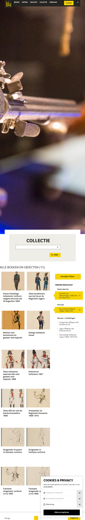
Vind (56, 255)
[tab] (79, 493)
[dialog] (61, 497)
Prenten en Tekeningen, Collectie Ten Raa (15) (68, 296)
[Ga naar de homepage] (8, 4)
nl (78, 2)
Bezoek (16, 2)
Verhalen (53, 2)
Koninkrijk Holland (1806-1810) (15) (67, 310)
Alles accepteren (61, 512)
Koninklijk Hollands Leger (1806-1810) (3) (68, 336)
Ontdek (25, 2)
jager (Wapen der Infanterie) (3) (66, 330)
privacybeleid (48, 486)
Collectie (43, 2)
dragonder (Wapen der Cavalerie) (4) (69, 323)
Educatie (33, 2)
